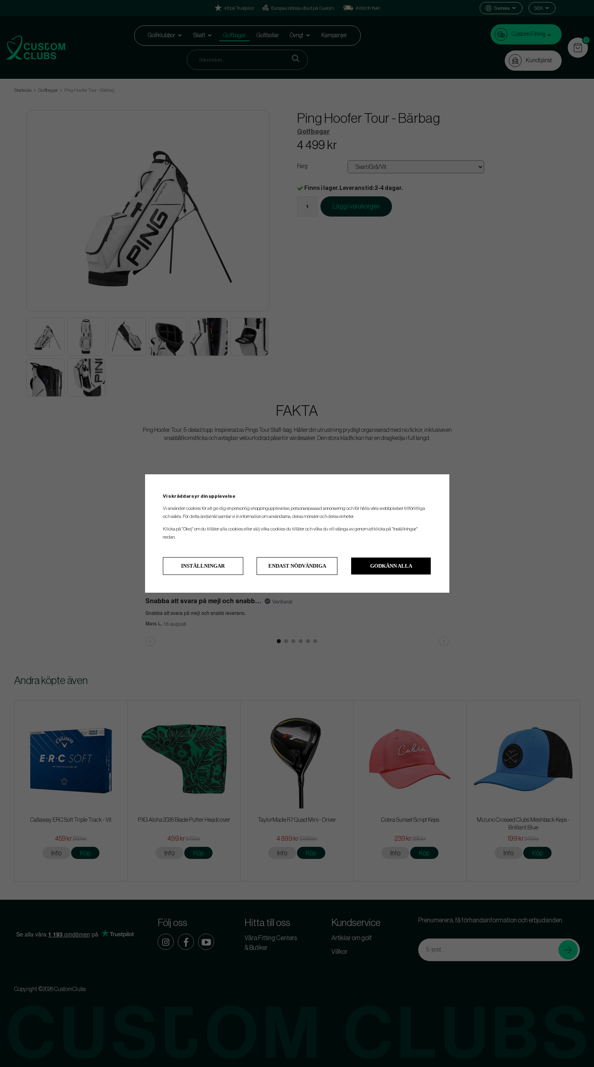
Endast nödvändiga (297, 566)
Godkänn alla (391, 566)
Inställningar (203, 566)
